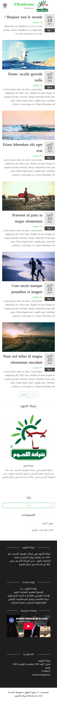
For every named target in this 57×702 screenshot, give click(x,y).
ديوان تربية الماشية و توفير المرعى (28, 597)
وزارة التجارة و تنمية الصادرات (25, 603)
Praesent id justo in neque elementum (27, 218)
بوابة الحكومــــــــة (28, 589)
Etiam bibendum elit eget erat (22, 147)
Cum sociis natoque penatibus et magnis (26, 288)
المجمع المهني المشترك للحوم (28, 592)
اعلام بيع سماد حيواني (42, 530)
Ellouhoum (24, 4)
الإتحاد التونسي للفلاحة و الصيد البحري (31, 596)
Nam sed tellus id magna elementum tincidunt (22, 359)
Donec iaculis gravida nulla (25, 77)
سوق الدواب (47, 523)
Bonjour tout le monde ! (23, 17)
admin (36, 23)
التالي (23, 395)
